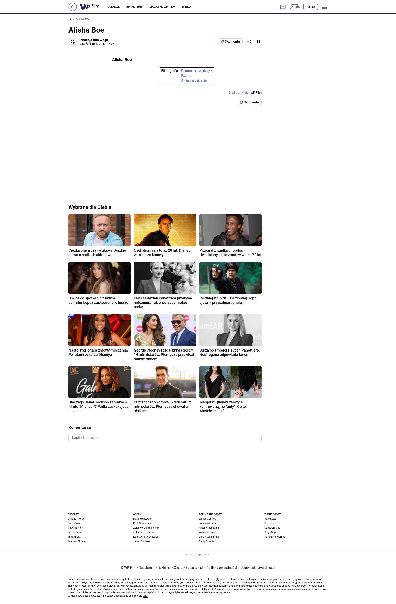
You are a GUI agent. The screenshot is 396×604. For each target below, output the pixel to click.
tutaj (145, 595)
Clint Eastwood (76, 518)
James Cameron (208, 518)
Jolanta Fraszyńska (144, 532)
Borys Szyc (270, 532)
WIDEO (186, 6)
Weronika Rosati (208, 532)
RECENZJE (113, 6)
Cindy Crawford (207, 541)
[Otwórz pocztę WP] (283, 7)
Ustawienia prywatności (257, 568)
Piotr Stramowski (142, 523)
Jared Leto (270, 518)
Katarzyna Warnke (274, 536)
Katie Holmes (75, 527)
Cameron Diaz (272, 527)
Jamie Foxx (74, 536)
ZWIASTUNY (134, 6)
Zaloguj (310, 6)
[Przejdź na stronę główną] (72, 10)
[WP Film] (93, 7)
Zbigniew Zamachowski (146, 527)
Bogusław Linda (208, 523)
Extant (186, 76)
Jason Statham (142, 541)
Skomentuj (233, 41)
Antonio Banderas (209, 527)
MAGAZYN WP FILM (162, 6)
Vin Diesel (269, 523)
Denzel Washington (209, 536)
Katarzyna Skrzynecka (145, 536)
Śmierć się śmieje (194, 81)
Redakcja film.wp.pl (93, 40)
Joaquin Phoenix (77, 541)
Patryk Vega (74, 523)
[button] (295, 6)
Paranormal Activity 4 (197, 71)
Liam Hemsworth (142, 518)
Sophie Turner (75, 532)
